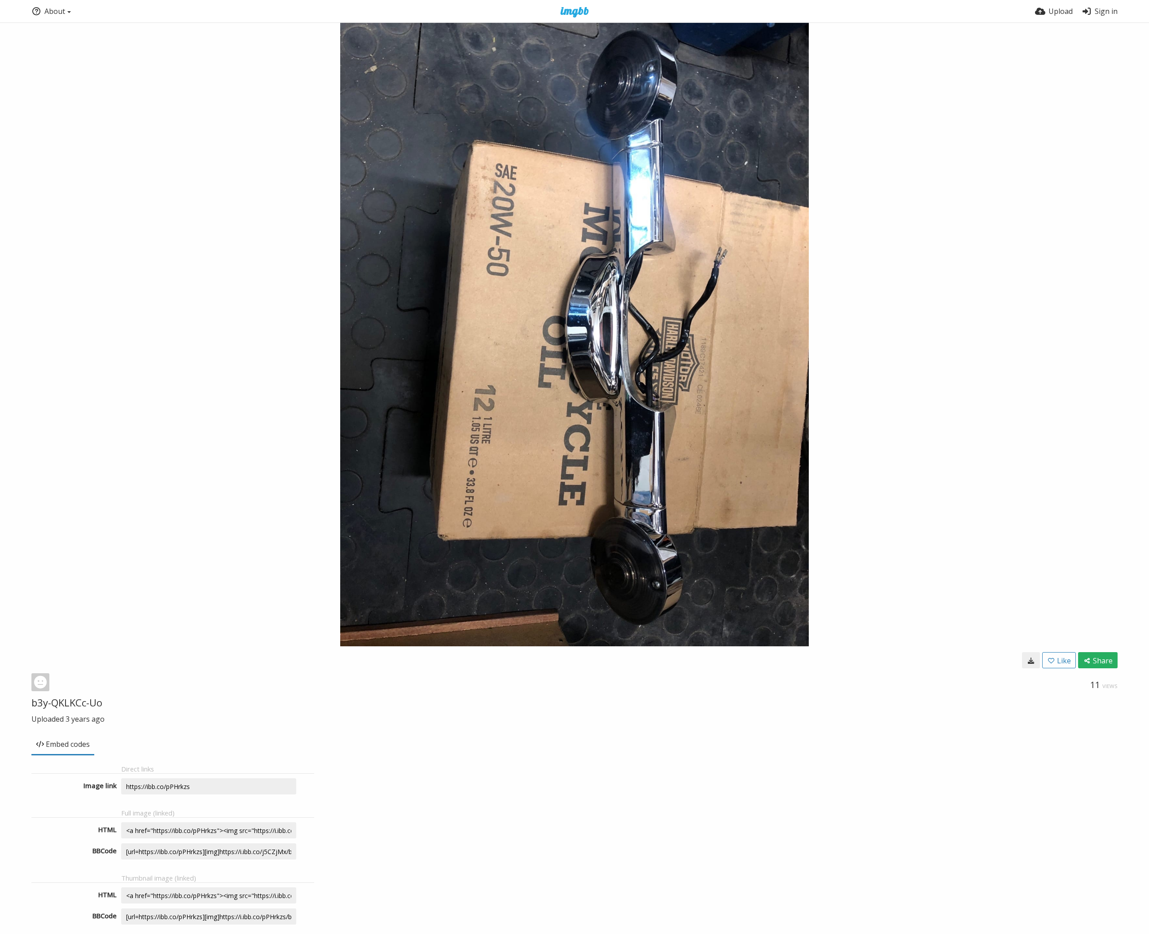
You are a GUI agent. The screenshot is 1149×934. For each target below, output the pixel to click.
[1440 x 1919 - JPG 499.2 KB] (1031, 660)
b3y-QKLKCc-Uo (66, 702)
